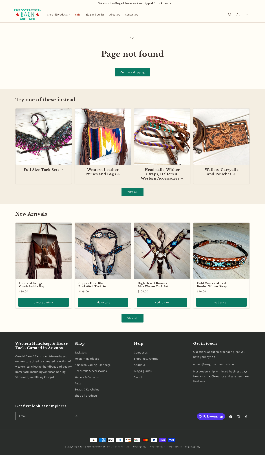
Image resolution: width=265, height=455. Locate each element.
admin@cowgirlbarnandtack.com (214, 364)
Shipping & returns (146, 359)
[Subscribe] (76, 416)
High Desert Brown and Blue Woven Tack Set (154, 285)
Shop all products (86, 395)
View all (132, 191)
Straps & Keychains (87, 389)
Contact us (141, 352)
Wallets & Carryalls (87, 377)
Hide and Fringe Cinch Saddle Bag (32, 285)
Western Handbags (87, 359)
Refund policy (139, 446)
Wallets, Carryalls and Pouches (221, 172)
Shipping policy (192, 446)
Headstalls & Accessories (91, 371)
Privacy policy (156, 446)
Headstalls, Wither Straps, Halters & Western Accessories (160, 174)
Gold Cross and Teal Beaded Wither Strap (212, 285)
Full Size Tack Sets (41, 170)
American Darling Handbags (93, 365)
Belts (78, 383)
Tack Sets (81, 352)
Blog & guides (143, 371)
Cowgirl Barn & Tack (81, 446)
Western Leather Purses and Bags (102, 172)
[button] (59, 15)
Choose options (44, 302)
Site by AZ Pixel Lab (120, 446)
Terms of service (174, 446)
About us (140, 365)
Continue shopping (132, 72)
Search (138, 377)
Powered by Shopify (101, 446)
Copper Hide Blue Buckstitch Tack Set (92, 285)
